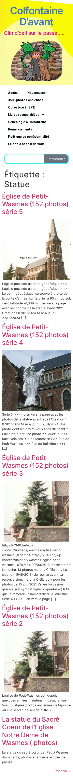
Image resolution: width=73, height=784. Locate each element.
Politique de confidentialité (28, 137)
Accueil (13, 93)
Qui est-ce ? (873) (21, 107)
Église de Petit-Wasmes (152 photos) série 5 (35, 204)
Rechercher (56, 159)
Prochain (62, 771)
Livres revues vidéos (23, 115)
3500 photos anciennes (25, 100)
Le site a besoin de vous (26, 144)
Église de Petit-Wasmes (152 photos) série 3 (35, 465)
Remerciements (20, 129)
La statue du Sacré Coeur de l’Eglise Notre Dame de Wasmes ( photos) (30, 731)
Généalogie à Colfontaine (27, 122)
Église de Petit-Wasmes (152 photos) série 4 (35, 334)
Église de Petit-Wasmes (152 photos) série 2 (35, 616)
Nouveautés (36, 93)
